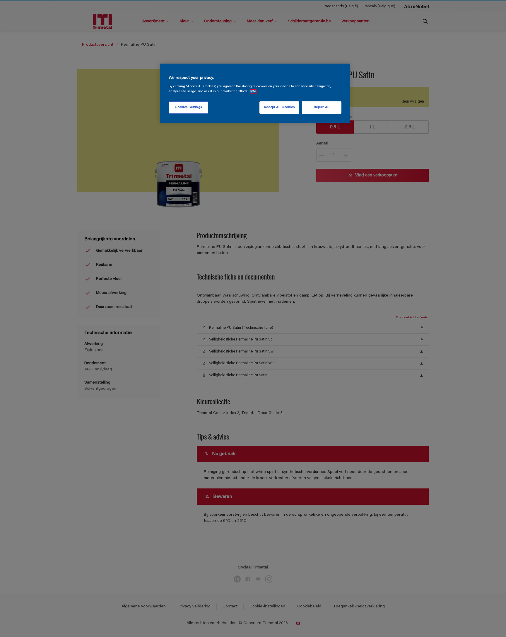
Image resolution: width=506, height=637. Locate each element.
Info (253, 91)
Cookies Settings (188, 107)
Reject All (322, 107)
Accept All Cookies (279, 107)
